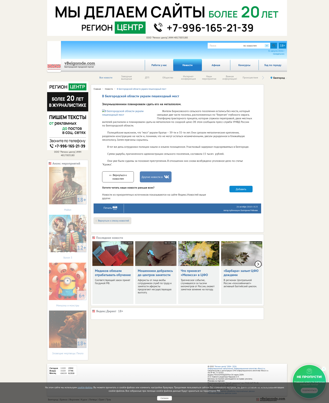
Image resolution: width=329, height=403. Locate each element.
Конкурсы (244, 65)
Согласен (164, 398)
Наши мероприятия (209, 77)
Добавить (241, 189)
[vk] (167, 177)
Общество (167, 77)
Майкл (75, 203)
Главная (97, 88)
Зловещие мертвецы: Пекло (69, 347)
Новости (187, 65)
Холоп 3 (74, 251)
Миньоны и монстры (70, 299)
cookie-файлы (85, 387)
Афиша (216, 65)
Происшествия (250, 77)
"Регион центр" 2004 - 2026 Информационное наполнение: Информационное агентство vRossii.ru (236, 367)
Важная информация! (229, 77)
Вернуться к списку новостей (113, 220)
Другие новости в (152, 177)
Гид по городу (272, 65)
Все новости (105, 77)
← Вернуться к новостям (118, 176)
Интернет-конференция (188, 77)
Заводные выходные (126, 77)
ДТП (147, 77)
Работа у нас (159, 65)
